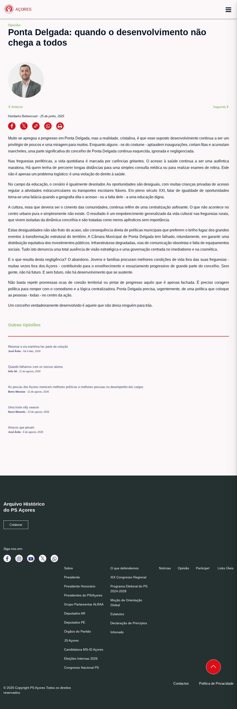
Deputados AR (74, 613)
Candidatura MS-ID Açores (83, 649)
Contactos (181, 683)
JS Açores (71, 640)
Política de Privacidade (216, 683)
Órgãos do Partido (77, 631)
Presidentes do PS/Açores (83, 595)
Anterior (16, 107)
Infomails (117, 632)
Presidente (72, 577)
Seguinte (220, 107)
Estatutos (117, 614)
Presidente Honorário (79, 586)
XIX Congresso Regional (128, 577)
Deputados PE (74, 622)
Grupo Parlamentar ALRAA (83, 604)
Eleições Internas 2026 (81, 658)
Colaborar (15, 524)
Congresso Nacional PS (81, 667)
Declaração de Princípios (128, 623)
